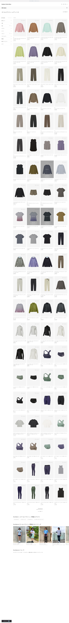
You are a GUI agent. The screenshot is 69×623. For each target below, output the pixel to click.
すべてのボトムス (30, 519)
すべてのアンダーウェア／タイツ (39, 519)
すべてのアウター (16, 519)
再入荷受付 (47, 175)
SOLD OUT (47, 169)
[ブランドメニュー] (66, 7)
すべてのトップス (23, 519)
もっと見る (39, 511)
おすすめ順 (64, 11)
